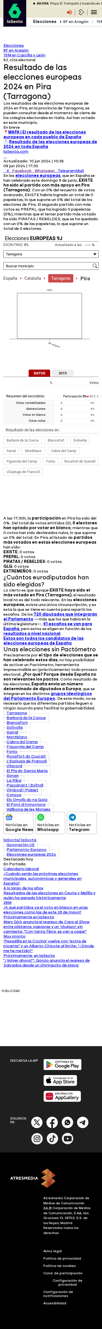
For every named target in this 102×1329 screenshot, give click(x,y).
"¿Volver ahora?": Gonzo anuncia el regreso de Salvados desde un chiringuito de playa (46, 963)
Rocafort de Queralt (79, 461)
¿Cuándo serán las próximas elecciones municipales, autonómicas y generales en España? (42, 878)
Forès (50, 461)
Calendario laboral (21, 868)
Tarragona (60, 278)
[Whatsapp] (67, 1127)
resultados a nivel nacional (31, 633)
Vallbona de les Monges (28, 809)
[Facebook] (52, 1127)
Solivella (80, 440)
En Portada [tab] (14, 864)
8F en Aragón (75, 21)
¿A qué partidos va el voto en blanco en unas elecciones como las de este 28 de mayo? (45, 910)
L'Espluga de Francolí (23, 472)
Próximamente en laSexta (28, 917)
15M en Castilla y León (24, 55)
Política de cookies (59, 1266)
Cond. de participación (62, 1273)
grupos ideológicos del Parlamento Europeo (47, 696)
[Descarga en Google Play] (62, 1069)
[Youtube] (68, 1143)
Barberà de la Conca (23, 440)
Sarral (11, 451)
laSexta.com (15, 151)
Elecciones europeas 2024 (31, 854)
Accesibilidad (54, 1303)
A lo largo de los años (23, 888)
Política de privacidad (62, 1258)
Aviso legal (52, 1251)
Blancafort (56, 440)
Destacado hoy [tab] (18, 859)
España (10, 278)
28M (7, 902)
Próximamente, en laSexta (29, 955)
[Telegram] (83, 1127)
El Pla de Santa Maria (27, 770)
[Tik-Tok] (52, 1143)
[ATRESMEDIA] (51, 1179)
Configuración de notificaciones (58, 1294)
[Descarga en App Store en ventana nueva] (60, 1084)
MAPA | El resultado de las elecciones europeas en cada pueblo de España (44, 134)
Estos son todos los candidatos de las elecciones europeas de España (43, 641)
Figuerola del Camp (22, 461)
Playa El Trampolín (64, 3)
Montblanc (33, 451)
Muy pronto (14, 936)
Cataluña (32, 278)
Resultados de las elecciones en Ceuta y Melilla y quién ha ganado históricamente (49, 895)
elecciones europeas (37, 175)
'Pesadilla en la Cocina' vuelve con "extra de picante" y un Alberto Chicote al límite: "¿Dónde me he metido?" (48, 946)
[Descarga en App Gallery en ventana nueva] (62, 1100)
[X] (5, 156)
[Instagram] (37, 1143)
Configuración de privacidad (67, 1282)
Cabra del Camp (63, 451)
